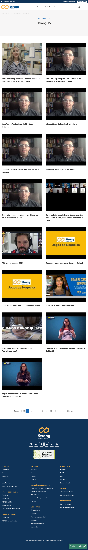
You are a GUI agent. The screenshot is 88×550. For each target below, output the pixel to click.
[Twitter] (52, 444)
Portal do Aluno (82, 1)
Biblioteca (5, 476)
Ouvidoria (34, 513)
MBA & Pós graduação (9, 521)
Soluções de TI (36, 494)
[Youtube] (36, 444)
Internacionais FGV (8, 505)
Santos (33, 476)
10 (51, 411)
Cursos (39, 7)
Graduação (5, 498)
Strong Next (17, 13)
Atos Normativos (7, 483)
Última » (70, 411)
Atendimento (35, 510)
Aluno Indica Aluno (66, 492)
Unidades (48, 7)
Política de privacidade (38, 517)
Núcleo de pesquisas (67, 507)
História (4, 473)
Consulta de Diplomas (9, 486)
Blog (61, 476)
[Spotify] (57, 444)
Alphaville (34, 469)
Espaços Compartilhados (39, 498)
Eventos (63, 469)
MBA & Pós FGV (7, 502)
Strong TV (26, 13)
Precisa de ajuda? (76, 546)
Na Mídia (63, 473)
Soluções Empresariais (69, 1)
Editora (33, 501)
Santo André (35, 473)
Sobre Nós (5, 469)
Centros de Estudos (67, 495)
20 (56, 411)
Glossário (34, 520)
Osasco (33, 479)
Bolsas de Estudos (37, 523)
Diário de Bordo (65, 483)
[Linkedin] (46, 444)
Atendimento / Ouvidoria (9, 1)
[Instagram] (31, 444)
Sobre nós (57, 7)
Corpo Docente (65, 504)
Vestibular (5, 495)
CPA (3, 479)
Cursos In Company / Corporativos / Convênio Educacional (43, 490)
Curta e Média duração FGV (11, 509)
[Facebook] (41, 444)
